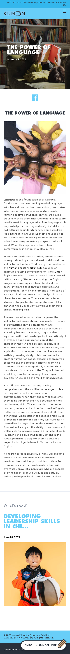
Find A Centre (46, 2)
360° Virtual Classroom (21, 2)
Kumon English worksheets (26, 268)
